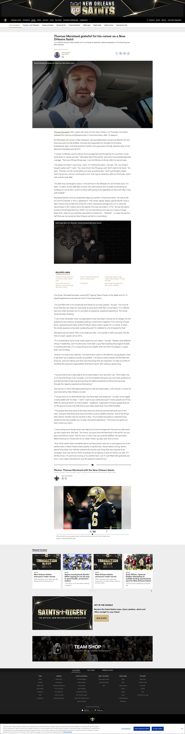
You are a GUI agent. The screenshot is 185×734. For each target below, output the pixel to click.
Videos (123, 691)
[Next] (107, 531)
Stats (40, 695)
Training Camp (123, 685)
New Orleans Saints (67, 475)
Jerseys (143, 688)
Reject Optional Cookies (142, 728)
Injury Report (40, 688)
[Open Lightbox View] (92, 514)
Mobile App (123, 701)
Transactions (40, 698)
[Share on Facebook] (116, 54)
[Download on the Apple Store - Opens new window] (85, 710)
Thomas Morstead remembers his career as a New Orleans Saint (65, 278)
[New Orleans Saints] (92, 719)
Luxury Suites (81, 685)
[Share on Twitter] (120, 54)
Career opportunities (103, 679)
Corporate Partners (104, 682)
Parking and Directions (59, 685)
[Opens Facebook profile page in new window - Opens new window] (63, 478)
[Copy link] (128, 53)
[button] (92, 94)
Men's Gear (143, 679)
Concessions (59, 682)
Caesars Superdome (59, 698)
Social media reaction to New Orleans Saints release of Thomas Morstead (115, 278)
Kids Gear (142, 685)
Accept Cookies (157, 728)
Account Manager (81, 679)
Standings (40, 691)
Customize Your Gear (142, 695)
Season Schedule (81, 701)
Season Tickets (81, 682)
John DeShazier (66, 52)
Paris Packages (81, 688)
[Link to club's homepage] (5, 20)
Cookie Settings (126, 728)
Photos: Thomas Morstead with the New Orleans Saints (84, 470)
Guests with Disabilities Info (81, 698)
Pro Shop (143, 676)
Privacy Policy (67, 732)
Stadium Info (59, 679)
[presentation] (152, 591)
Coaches (40, 682)
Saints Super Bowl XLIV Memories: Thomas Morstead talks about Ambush (64, 285)
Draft (123, 682)
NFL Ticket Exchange (81, 695)
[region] (92, 729)
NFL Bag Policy (59, 691)
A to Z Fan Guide (59, 688)
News (123, 679)
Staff (103, 685)
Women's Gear (142, 682)
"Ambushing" (84, 283)
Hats (143, 691)
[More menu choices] (90, 20)
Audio (123, 695)
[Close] (182, 729)
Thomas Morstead (61, 132)
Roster (40, 679)
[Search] (147, 20)
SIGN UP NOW (101, 618)
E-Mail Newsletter (123, 698)
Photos (123, 688)
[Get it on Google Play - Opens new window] (99, 711)
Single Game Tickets (81, 691)
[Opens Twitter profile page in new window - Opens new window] (63, 57)
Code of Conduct (58, 695)
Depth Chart (40, 685)
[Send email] (124, 54)
